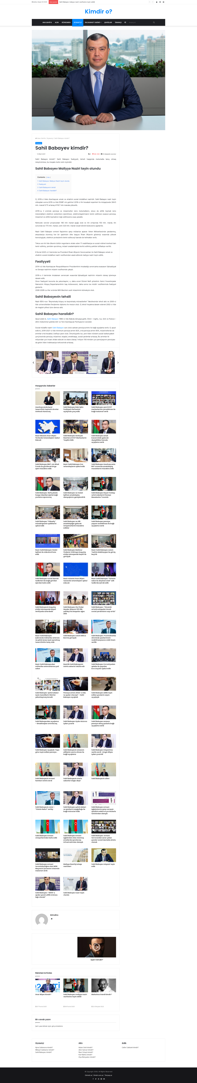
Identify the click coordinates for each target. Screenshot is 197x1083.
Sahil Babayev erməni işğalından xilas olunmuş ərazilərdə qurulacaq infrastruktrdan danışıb (73, 838)
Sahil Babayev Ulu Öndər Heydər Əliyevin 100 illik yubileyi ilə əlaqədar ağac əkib (74, 610)
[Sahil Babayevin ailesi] (103, 769)
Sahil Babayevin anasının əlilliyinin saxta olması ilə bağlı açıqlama (73, 752)
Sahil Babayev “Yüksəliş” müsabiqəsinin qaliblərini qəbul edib (45, 523)
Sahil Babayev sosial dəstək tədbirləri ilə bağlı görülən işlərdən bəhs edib (47, 580)
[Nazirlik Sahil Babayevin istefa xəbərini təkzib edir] (75, 655)
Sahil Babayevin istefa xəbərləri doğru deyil (72, 779)
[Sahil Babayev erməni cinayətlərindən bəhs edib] (47, 826)
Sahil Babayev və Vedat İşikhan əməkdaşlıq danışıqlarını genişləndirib (74, 495)
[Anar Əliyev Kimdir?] (47, 985)
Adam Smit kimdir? (85, 1047)
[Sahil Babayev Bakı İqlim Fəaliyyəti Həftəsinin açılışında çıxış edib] (75, 398)
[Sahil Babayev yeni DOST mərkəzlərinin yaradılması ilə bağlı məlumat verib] (103, 398)
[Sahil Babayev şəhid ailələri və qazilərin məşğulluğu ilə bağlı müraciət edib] (75, 798)
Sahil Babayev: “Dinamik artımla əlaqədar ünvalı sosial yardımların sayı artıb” (103, 609)
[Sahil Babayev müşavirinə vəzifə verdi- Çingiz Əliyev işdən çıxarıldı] (103, 741)
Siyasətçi (78, 22)
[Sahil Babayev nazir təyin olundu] (75, 884)
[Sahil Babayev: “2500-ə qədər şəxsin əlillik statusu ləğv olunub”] (47, 884)
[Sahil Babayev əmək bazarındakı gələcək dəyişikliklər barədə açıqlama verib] (103, 427)
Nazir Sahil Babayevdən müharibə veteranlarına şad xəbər (47, 666)
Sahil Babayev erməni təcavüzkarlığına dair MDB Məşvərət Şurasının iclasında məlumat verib (47, 867)
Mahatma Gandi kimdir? (101, 994)
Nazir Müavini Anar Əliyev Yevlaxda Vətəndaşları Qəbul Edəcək (47, 438)
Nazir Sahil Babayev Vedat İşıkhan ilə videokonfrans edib (46, 552)
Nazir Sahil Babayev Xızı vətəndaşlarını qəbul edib (74, 465)
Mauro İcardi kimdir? (66, 2)
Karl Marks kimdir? (85, 1055)
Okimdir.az (88, 1075)
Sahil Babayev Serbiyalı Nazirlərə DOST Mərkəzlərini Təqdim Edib (74, 438)
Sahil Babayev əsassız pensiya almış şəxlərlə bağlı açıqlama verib (102, 723)
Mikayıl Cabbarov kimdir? (44, 1050)
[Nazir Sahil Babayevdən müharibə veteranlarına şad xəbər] (47, 655)
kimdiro (54, 915)
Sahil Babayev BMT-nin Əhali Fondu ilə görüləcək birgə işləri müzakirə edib (47, 466)
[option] (48, 362)
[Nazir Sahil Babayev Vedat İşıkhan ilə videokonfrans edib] (47, 541)
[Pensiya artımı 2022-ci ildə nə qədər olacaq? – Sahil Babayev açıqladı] (75, 684)
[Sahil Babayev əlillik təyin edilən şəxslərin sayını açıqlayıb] (103, 684)
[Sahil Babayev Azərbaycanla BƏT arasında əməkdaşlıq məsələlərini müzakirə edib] (103, 455)
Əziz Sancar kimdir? (86, 1050)
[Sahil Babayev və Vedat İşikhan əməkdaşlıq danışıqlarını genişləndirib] (75, 484)
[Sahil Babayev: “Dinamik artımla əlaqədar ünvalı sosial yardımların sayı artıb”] (103, 598)
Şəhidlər (108, 22)
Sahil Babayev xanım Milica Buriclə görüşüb (74, 637)
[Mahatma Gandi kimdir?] (103, 985)
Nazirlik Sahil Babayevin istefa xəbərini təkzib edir (74, 665)
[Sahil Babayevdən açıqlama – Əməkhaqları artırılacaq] (47, 712)
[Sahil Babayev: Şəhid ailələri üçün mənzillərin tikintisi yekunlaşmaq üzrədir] (47, 684)
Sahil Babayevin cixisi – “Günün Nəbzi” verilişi (45, 808)
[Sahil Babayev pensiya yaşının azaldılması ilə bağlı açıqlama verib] (103, 512)
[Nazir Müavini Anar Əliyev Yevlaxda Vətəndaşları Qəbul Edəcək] (47, 427)
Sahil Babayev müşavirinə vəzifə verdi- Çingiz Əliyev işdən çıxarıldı (102, 752)
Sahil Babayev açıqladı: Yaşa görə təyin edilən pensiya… (47, 751)
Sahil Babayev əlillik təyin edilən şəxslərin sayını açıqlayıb (101, 695)
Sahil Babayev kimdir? (43, 1052)
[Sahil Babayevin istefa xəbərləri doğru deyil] (75, 769)
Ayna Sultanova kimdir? (44, 1047)
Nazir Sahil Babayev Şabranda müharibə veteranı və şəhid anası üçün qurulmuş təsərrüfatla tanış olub (47, 639)
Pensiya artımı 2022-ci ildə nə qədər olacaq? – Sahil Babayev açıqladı (74, 695)
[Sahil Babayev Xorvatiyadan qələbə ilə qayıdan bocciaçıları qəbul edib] (103, 655)
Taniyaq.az (108, 1075)
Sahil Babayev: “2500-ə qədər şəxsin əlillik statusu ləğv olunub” (46, 895)
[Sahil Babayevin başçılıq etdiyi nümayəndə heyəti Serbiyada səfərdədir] (47, 598)
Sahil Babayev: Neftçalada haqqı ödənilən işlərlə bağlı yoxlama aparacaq (46, 495)
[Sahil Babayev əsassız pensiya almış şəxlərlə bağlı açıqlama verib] (103, 712)
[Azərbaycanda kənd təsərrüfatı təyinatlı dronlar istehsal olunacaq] (47, 398)
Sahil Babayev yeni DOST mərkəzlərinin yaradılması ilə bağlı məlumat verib (103, 409)
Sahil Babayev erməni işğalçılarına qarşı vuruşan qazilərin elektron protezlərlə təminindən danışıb (103, 810)
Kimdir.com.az (98, 1075)
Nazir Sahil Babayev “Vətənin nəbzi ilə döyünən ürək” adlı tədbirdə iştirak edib (103, 580)
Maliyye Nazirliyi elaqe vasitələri (72, 865)
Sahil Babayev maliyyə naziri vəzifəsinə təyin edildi (75, 995)
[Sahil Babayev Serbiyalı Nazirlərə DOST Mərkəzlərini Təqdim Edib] (75, 427)
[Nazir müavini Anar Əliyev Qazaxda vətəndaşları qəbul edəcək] (75, 569)
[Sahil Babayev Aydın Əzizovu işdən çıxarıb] (75, 712)
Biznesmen (66, 22)
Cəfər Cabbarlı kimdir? (130, 1047)
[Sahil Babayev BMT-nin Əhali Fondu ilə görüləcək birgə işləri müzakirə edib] (47, 455)
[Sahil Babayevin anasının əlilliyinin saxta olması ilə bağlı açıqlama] (75, 741)
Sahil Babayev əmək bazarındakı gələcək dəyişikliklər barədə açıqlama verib (100, 439)
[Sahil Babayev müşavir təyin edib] (103, 855)
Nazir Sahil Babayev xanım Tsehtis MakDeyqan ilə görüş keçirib (103, 552)
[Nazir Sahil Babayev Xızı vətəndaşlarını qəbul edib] (75, 455)
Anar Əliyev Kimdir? (43, 994)
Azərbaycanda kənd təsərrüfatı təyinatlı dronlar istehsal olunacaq (47, 409)
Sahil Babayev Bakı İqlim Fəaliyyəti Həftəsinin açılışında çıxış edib (73, 409)
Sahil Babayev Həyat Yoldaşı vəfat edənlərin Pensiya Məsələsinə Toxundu (103, 495)
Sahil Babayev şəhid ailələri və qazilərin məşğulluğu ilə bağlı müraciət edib (74, 809)
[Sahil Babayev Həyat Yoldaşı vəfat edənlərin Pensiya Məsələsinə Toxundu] (103, 484)
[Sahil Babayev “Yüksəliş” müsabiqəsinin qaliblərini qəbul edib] (47, 512)
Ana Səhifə (47, 22)
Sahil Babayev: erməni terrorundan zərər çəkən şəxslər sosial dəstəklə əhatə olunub (103, 838)
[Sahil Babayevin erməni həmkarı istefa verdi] (47, 769)
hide (48, 177)
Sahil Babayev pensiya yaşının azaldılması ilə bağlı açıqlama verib (102, 523)
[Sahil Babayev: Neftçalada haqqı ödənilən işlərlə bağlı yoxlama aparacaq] (47, 484)
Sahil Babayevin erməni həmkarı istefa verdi (45, 779)
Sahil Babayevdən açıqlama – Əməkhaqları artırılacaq (47, 722)
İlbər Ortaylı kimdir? (86, 1052)
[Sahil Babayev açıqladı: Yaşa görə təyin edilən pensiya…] (47, 741)
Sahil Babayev (52, 319)
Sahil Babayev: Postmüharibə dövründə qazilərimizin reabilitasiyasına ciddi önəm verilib (103, 639)
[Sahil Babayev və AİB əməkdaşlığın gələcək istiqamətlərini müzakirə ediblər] (75, 512)
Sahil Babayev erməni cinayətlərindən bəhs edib (46, 836)
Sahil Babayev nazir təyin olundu (73, 894)
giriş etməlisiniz (57, 1026)
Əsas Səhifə (41, 138)
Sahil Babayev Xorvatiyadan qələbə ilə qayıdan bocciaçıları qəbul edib (103, 666)
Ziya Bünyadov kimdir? (87, 1057)
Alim (57, 22)
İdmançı (118, 22)
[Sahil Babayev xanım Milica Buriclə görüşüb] (75, 626)
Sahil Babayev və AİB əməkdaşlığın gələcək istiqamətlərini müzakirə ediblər (73, 524)
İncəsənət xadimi (92, 22)
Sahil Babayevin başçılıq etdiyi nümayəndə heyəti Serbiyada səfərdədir (45, 609)
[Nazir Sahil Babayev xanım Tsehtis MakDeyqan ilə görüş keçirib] (103, 541)
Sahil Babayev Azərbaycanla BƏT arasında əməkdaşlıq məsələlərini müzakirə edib (103, 466)
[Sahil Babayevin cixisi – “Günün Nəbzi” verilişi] (47, 798)
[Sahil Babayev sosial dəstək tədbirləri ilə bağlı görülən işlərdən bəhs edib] (47, 569)
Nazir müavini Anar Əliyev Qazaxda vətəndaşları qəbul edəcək (75, 580)
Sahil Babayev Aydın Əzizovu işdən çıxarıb (75, 722)
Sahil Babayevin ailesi (100, 778)
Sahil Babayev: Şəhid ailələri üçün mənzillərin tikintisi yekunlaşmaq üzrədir (47, 695)
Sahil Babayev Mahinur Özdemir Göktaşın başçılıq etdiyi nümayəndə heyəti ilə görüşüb (74, 553)
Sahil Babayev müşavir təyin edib (103, 865)
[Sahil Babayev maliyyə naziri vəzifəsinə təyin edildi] (75, 985)
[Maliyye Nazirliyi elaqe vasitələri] (75, 855)
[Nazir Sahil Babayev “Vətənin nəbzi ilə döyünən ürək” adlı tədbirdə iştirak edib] (103, 569)
